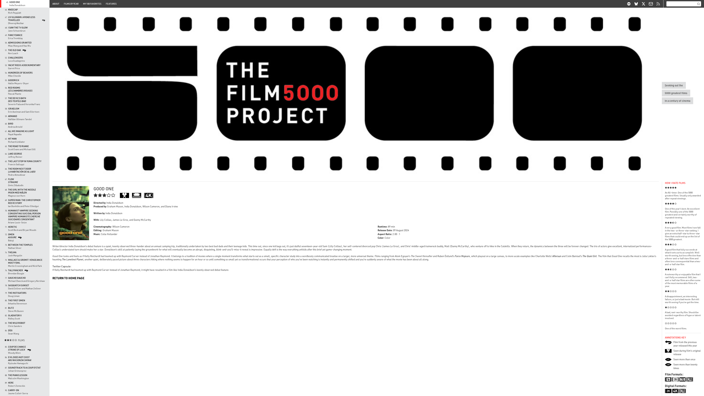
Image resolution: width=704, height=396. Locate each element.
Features (111, 3)
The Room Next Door (21, 170)
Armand (12, 116)
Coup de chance (17, 348)
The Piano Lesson (17, 375)
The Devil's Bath (17, 99)
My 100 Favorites (92, 3)
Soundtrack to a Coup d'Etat (24, 367)
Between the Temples (20, 244)
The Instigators (17, 293)
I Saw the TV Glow (18, 27)
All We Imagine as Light (21, 131)
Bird (10, 123)
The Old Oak (14, 50)
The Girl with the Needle (22, 191)
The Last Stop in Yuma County (24, 161)
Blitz (11, 308)
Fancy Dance (15, 35)
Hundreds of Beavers (20, 72)
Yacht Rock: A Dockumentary (24, 65)
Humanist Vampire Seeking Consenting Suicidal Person (24, 215)
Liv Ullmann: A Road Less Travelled (21, 18)
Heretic (12, 226)
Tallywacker (15, 270)
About (55, 3)
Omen (12, 236)
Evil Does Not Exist (19, 359)
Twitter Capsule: (61, 266)
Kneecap (13, 9)
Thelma (12, 252)
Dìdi (10, 330)
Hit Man (12, 138)
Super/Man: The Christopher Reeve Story (24, 201)
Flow (13, 181)
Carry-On (13, 390)
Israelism (13, 108)
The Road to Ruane (18, 146)
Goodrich (13, 80)
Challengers (15, 57)
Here (11, 382)
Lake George (15, 153)
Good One (14, 2)
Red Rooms (20, 89)
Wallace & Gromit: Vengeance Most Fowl (25, 261)
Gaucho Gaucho (17, 277)
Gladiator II (15, 315)
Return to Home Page (68, 278)
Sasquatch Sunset (18, 285)
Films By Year (71, 3)
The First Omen (16, 300)
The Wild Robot (16, 323)
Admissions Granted (20, 42)
